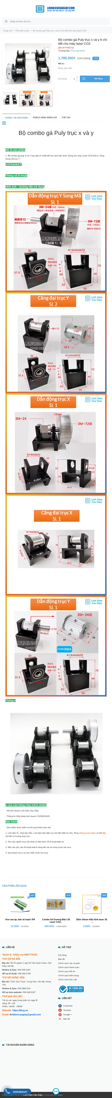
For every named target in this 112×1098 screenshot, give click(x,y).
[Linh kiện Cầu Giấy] (55, 9)
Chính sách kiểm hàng (68, 975)
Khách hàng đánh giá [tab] (45, 117)
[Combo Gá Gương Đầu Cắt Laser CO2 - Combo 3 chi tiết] (56, 904)
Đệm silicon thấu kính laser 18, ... (91, 920)
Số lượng (62, 78)
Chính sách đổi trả (66, 971)
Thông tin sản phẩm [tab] (16, 118)
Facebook (67, 1006)
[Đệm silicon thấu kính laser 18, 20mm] (91, 904)
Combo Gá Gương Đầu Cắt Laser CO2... (56, 920)
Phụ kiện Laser (22, 30)
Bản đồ (61, 959)
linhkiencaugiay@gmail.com (25, 1014)
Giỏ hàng (62, 955)
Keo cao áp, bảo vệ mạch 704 (20, 919)
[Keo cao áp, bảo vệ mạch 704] (20, 904)
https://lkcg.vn (20, 1010)
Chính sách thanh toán (68, 967)
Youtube (67, 1010)
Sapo (60, 1095)
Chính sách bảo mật (67, 979)
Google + (67, 1014)
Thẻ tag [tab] (66, 117)
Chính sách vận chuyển (69, 963)
